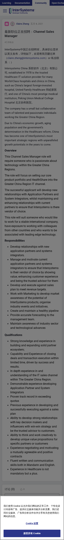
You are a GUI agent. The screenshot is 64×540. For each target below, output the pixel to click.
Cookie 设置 (32, 523)
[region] (32, 518)
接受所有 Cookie (32, 533)
